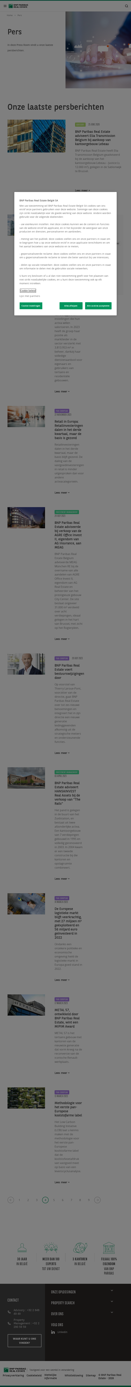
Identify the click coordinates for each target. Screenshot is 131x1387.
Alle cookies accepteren (98, 305)
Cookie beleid (28, 290)
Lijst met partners (29, 296)
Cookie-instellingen (30, 305)
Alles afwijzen (71, 305)
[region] (65, 253)
